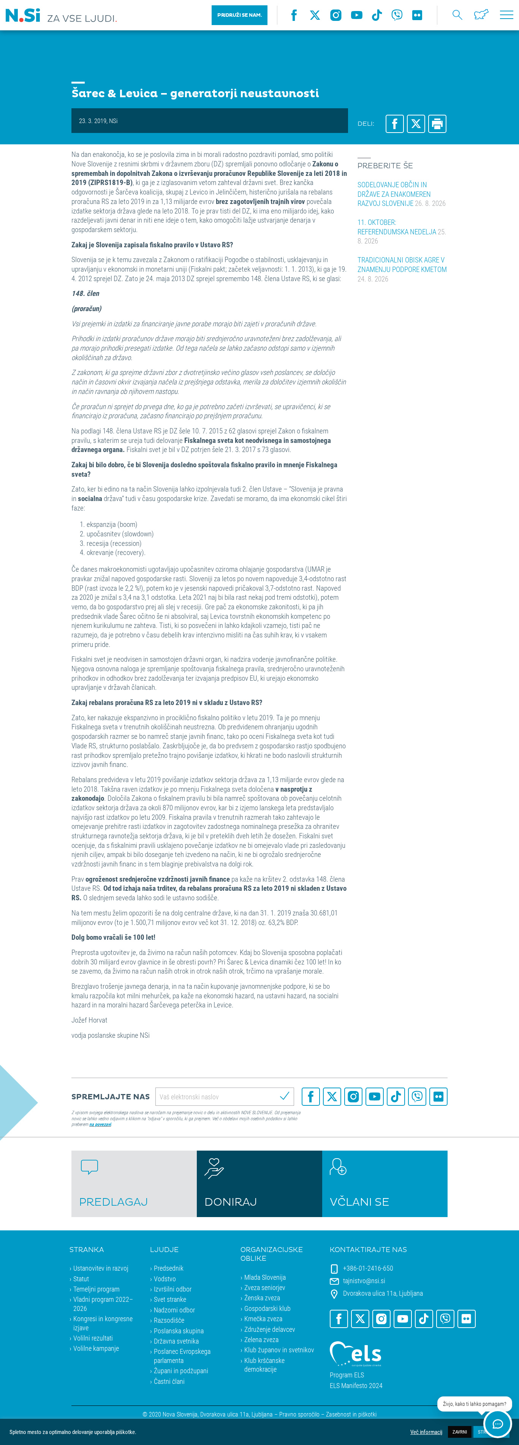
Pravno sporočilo (299, 1414)
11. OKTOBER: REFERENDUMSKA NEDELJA (402, 231)
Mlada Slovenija (265, 1277)
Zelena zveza (261, 1339)
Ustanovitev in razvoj (100, 1268)
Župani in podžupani (181, 1370)
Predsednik (169, 1268)
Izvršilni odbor (172, 1288)
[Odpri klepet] (497, 1423)
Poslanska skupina (179, 1330)
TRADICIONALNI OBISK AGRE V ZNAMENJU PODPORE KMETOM (402, 269)
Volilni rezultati (93, 1337)
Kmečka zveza (263, 1318)
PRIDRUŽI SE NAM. (239, 15)
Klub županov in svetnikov (279, 1349)
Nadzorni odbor (174, 1309)
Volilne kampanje (96, 1348)
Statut (81, 1278)
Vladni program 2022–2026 (103, 1303)
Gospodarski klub (267, 1308)
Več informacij (426, 1432)
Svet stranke (170, 1299)
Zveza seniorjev (264, 1287)
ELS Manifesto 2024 (356, 1385)
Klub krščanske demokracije (264, 1365)
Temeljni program (96, 1288)
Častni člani (169, 1381)
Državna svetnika (176, 1340)
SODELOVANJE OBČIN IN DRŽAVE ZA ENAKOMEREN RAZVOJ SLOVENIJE (402, 194)
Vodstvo (165, 1278)
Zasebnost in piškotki (351, 1414)
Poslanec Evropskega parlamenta (182, 1355)
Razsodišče (169, 1320)
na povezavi (100, 1124)
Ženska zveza (262, 1297)
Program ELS (347, 1375)
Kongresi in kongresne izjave (103, 1323)
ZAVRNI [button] (460, 1431)
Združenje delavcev (269, 1329)
